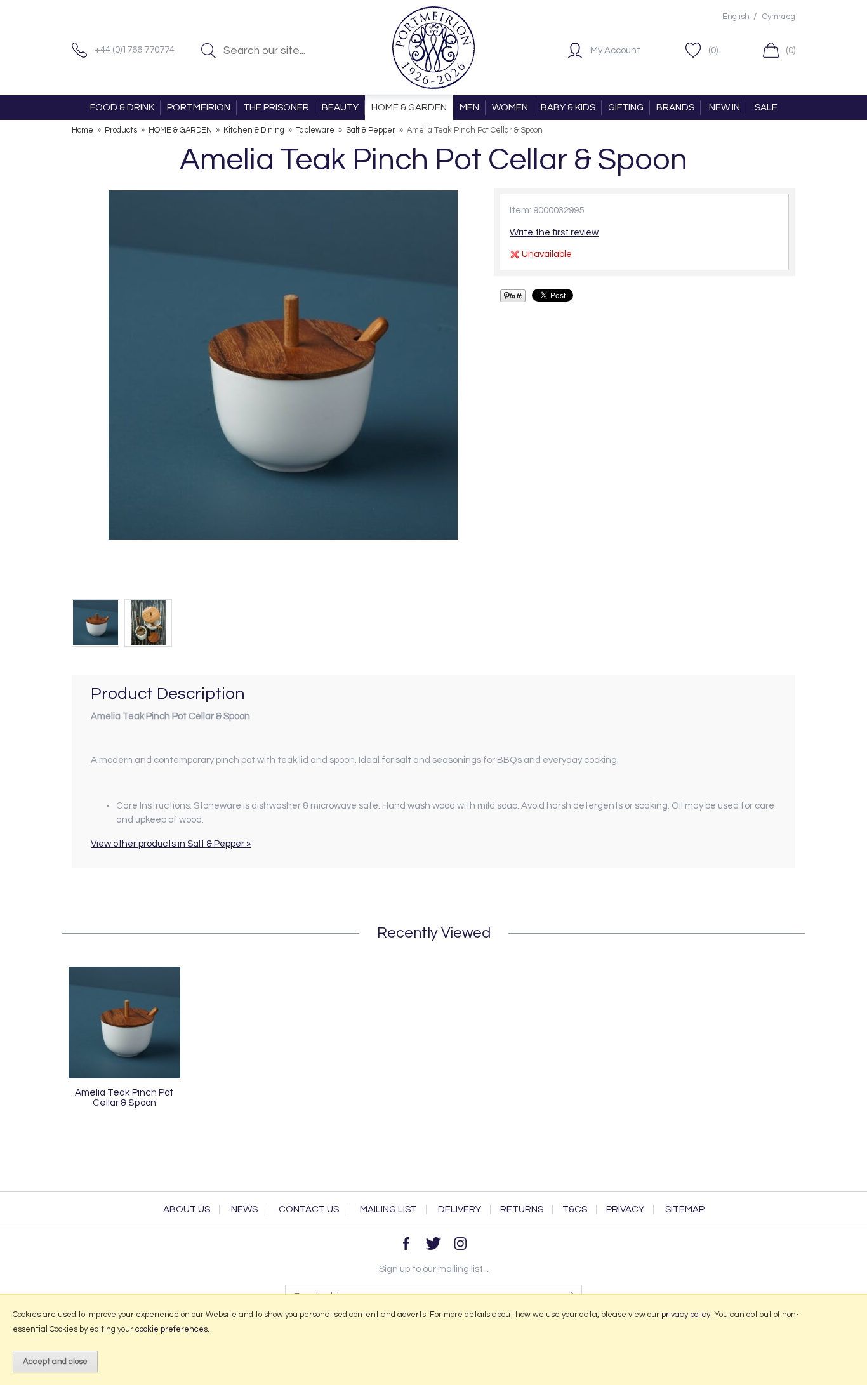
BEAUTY (340, 107)
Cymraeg (778, 17)
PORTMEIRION (198, 107)
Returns (521, 1209)
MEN (469, 107)
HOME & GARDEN (409, 107)
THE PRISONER (276, 107)
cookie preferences (171, 1329)
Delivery (459, 1209)
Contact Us (309, 1209)
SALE (766, 107)
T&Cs (574, 1209)
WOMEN (510, 107)
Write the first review (554, 232)
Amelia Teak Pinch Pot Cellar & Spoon (124, 1097)
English (736, 17)
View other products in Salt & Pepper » (171, 844)
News (244, 1209)
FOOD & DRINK (122, 107)
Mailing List (388, 1209)
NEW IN (724, 107)
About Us (186, 1209)
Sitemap (685, 1209)
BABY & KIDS (568, 107)
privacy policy (685, 1314)
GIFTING (626, 107)
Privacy (625, 1209)
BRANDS (675, 107)
